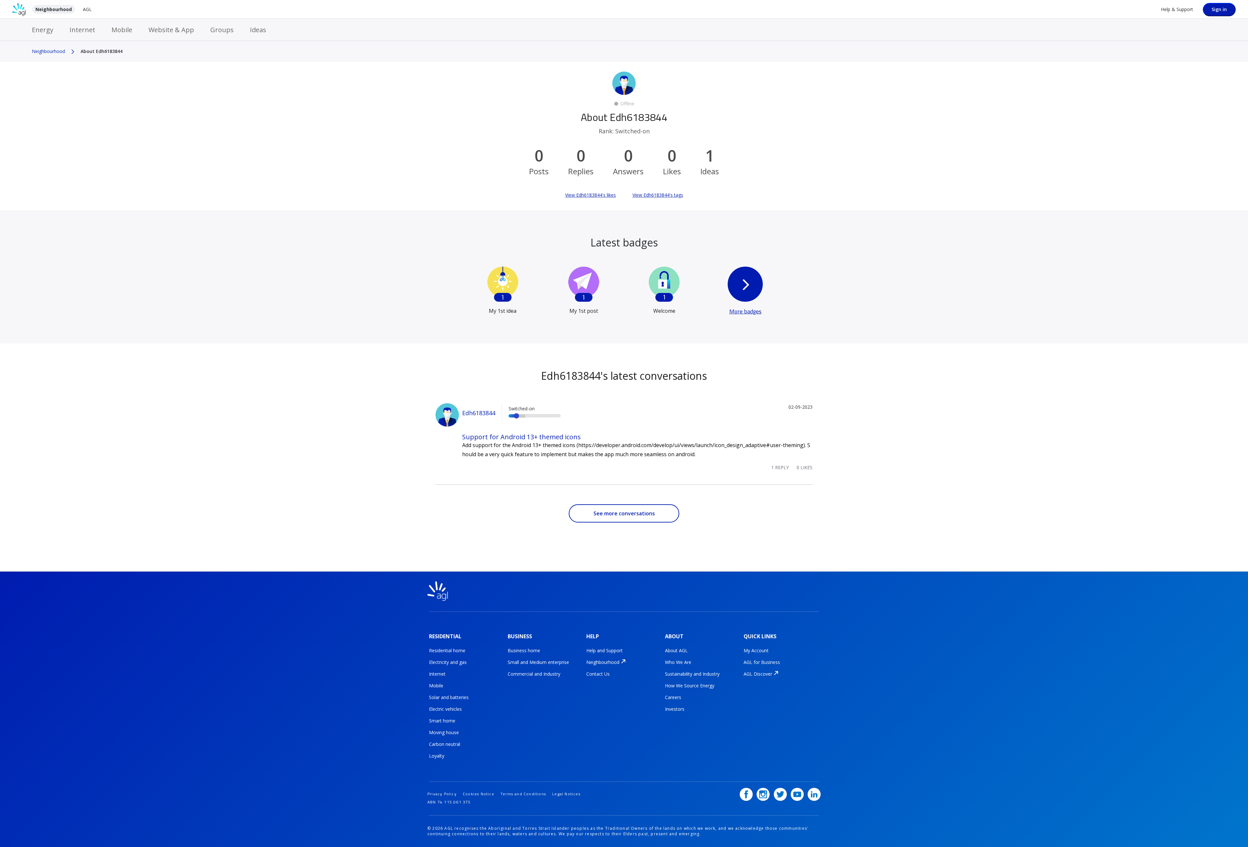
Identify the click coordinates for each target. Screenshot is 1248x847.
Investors (674, 709)
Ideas (258, 29)
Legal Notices (566, 794)
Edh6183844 (478, 413)
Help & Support (1177, 9)
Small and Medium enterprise (538, 662)
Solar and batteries (449, 697)
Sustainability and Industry (692, 674)
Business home (524, 650)
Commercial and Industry (534, 674)
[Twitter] (780, 794)
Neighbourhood (53, 9)
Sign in (1219, 9)
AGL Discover (758, 673)
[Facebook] (746, 794)
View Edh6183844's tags (657, 195)
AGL (87, 9)
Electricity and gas (448, 662)
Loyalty (436, 756)
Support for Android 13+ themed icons (521, 436)
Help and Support (604, 650)
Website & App (171, 29)
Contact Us (598, 674)
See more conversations (624, 513)
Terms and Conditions (523, 794)
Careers (673, 697)
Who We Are (678, 662)
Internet (82, 29)
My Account (756, 650)
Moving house (444, 732)
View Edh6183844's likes (590, 195)
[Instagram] (763, 794)
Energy (42, 29)
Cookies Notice (478, 794)
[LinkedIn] (814, 794)
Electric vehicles (445, 709)
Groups (222, 29)
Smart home (442, 721)
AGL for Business (762, 662)
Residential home (447, 650)
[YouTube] (797, 794)
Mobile (121, 29)
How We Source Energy (689, 685)
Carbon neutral (444, 744)
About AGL (676, 650)
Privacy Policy (442, 794)
